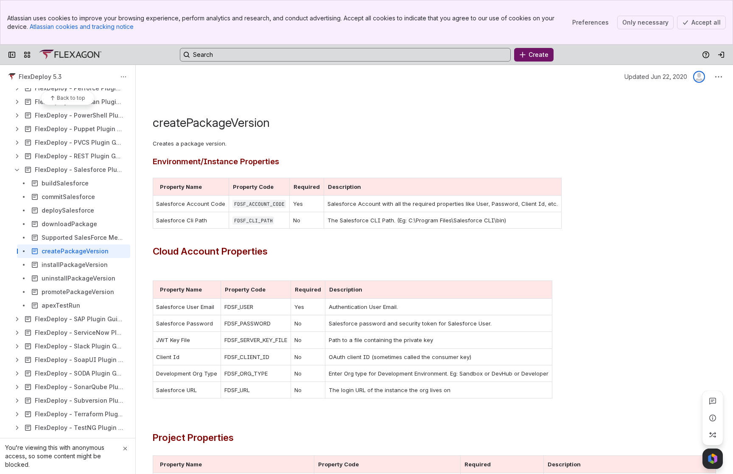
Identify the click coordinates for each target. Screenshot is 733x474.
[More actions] (123, 77)
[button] (220, 187)
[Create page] (712, 435)
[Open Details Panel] (712, 418)
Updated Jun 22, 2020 (655, 76)
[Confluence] (70, 55)
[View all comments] (712, 401)
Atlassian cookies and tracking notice (82, 26)
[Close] (125, 448)
